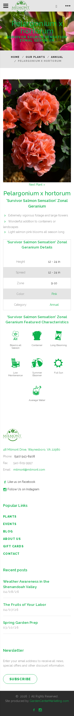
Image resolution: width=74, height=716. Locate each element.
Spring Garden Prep (20, 623)
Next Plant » (37, 184)
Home (15, 57)
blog (8, 531)
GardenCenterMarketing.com (49, 701)
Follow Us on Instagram (23, 489)
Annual (57, 57)
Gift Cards (13, 546)
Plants (9, 516)
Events (9, 524)
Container (37, 345)
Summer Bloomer (37, 374)
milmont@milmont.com (29, 469)
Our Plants (35, 57)
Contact (11, 553)
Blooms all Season (15, 346)
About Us (12, 539)
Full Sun (58, 372)
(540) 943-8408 (24, 456)
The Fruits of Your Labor (24, 605)
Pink (54, 294)
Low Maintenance (15, 374)
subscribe (20, 679)
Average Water (37, 400)
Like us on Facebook (21, 481)
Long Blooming (58, 345)
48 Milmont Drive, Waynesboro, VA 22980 (31, 449)
